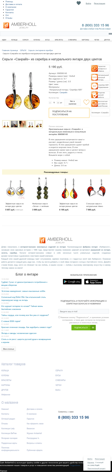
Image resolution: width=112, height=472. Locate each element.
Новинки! (5, 408)
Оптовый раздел (8, 418)
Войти (90, 459)
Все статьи (8, 348)
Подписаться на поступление (62, 113)
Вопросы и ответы (34, 443)
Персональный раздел (96, 468)
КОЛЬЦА (5, 370)
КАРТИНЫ (5, 385)
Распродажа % (33, 438)
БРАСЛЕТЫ (6, 380)
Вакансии (31, 428)
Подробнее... (76, 465)
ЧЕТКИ (58, 385)
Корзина (91, 462)
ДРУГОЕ (4, 389)
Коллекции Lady (8, 428)
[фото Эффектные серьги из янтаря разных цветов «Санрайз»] (69, 188)
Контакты (9, 12)
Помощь (9, 1)
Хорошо (3, 470)
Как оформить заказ (35, 423)
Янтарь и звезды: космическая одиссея (18, 333)
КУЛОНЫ (5, 375)
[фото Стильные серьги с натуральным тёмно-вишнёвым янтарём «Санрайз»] (96, 188)
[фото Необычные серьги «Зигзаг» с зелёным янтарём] (42, 188)
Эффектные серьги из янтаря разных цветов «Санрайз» (68, 206)
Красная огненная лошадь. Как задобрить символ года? (26, 327)
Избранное (5, 394)
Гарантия (9, 9)
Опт (7, 15)
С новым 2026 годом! (10, 321)
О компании (10, 6)
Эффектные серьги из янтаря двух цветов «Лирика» (14, 206)
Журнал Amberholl (34, 433)
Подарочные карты (9, 443)
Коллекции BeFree (9, 433)
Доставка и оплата (13, 4)
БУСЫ (58, 375)
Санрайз (63, 92)
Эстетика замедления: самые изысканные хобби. (23, 291)
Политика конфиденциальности (10, 448)
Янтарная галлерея (9, 438)
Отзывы (8, 17)
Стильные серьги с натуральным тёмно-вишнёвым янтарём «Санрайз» (94, 207)
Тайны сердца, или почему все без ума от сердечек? (25, 315)
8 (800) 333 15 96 (95, 24)
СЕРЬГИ (59, 370)
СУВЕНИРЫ (60, 380)
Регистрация (100, 459)
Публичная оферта (34, 450)
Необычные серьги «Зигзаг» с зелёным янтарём (40, 206)
